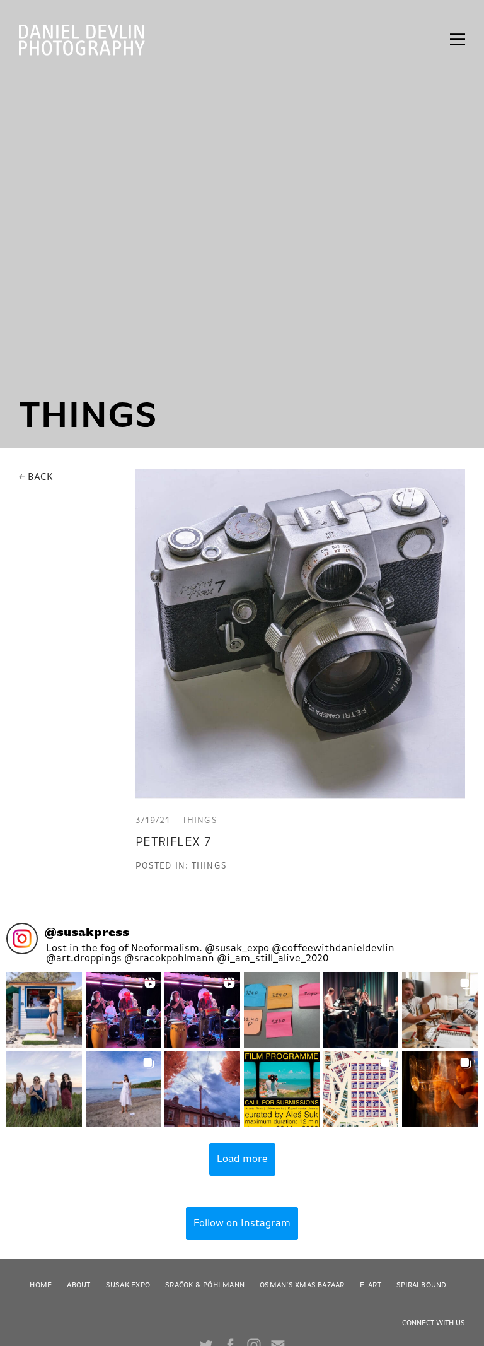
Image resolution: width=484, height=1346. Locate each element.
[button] (44, 1010)
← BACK (36, 477)
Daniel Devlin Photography (82, 41)
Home (41, 1285)
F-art (370, 1285)
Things (209, 866)
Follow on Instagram (242, 1224)
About (78, 1285)
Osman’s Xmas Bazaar (302, 1285)
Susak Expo (128, 1285)
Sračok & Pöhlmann (205, 1285)
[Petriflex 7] (300, 634)
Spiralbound (421, 1285)
